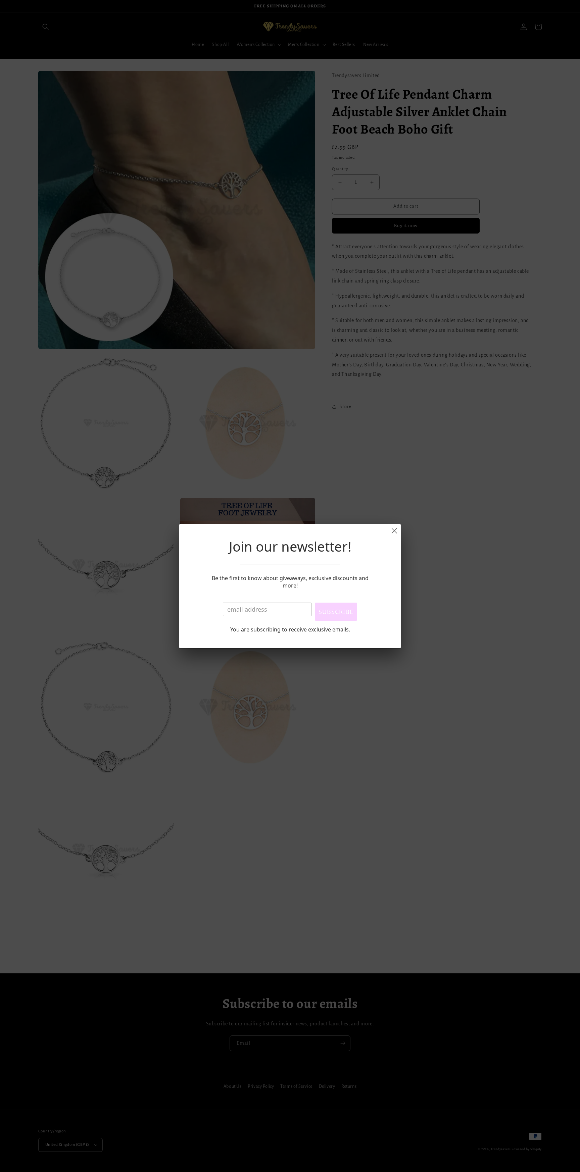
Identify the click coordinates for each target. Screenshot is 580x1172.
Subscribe (336, 612)
